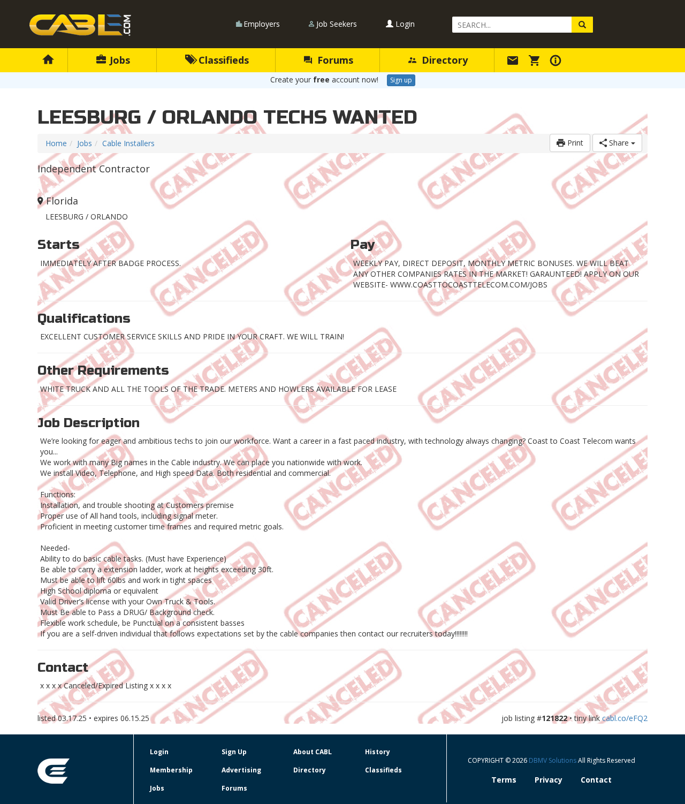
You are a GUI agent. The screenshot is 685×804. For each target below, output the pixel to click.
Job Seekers (336, 24)
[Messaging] (514, 60)
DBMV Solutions (553, 760)
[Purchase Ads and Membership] (536, 60)
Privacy (548, 780)
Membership (171, 770)
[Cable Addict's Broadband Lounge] (80, 25)
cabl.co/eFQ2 (625, 718)
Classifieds (222, 60)
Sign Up (234, 751)
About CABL (312, 751)
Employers (261, 24)
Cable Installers (128, 143)
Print (574, 143)
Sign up (401, 80)
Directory (443, 60)
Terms (503, 780)
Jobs (118, 60)
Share (619, 143)
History (377, 751)
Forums (334, 60)
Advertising (241, 770)
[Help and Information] (557, 60)
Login (404, 24)
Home (56, 143)
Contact (596, 780)
